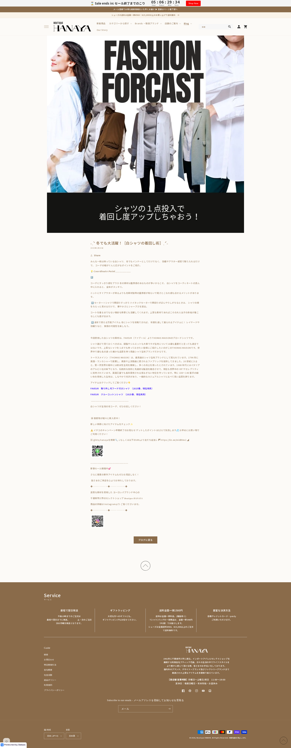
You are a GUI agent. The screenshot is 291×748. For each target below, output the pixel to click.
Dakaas (22, 744)
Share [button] (97, 255)
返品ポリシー (50, 679)
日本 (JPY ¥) (52, 735)
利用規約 (48, 684)
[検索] (229, 26)
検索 (46, 654)
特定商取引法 (50, 664)
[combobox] (216, 26)
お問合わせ (49, 659)
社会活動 (48, 674)
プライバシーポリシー (54, 690)
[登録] (169, 708)
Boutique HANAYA (204, 738)
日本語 (72, 735)
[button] (46, 26)
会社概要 (48, 669)
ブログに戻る (145, 539)
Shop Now (193, 3)
